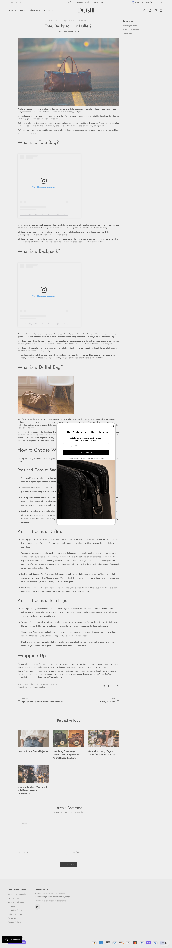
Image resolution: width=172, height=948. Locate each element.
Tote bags (21, 232)
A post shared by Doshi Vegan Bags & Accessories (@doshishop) (44, 215)
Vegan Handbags (39, 687)
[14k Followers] (37, 907)
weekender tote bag (27, 225)
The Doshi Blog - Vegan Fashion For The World (68, 21)
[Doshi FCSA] (85, 10)
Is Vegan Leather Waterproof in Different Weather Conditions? (32, 790)
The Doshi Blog (14, 898)
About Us (47, 10)
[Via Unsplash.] (46, 415)
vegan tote (33, 674)
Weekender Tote (55, 677)
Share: (102, 685)
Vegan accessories (50, 684)
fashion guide (36, 684)
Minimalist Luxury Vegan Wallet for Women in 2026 (101, 753)
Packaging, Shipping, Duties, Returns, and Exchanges (16, 914)
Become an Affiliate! (16, 902)
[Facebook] (108, 686)
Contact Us (12, 906)
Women (11, 10)
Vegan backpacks (24, 687)
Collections (33, 10)
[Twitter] (118, 686)
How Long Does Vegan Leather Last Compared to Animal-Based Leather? (66, 755)
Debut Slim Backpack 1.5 (36, 677)
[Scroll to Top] (167, 935)
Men (21, 10)
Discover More (98, 2)
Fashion (27, 684)
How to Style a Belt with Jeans (33, 751)
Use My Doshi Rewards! (17, 894)
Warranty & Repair (15, 922)
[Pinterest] (113, 686)
